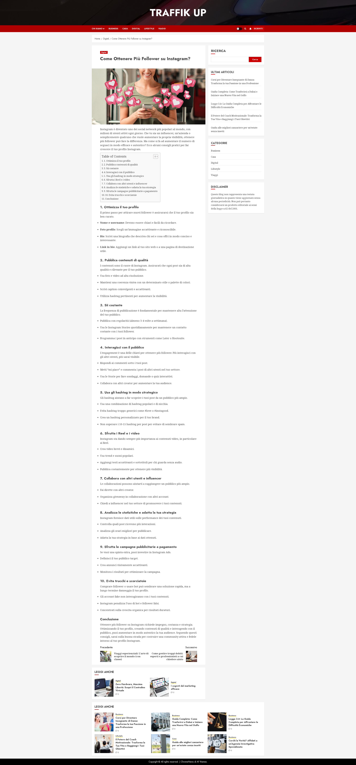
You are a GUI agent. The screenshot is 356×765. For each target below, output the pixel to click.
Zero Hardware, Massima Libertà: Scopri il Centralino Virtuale (130, 687)
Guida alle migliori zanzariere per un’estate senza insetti (187, 744)
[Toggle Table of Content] (154, 156)
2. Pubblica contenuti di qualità (121, 164)
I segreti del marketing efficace (183, 687)
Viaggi (162, 28)
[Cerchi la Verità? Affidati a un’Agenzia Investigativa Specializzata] (217, 743)
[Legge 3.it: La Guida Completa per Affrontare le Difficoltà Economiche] (217, 721)
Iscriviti (258, 28)
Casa (125, 28)
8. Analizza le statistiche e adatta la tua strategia (130, 187)
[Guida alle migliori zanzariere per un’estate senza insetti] (160, 743)
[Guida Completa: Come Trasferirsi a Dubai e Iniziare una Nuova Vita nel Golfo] (160, 721)
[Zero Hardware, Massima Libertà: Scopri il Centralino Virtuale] (104, 687)
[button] (245, 28)
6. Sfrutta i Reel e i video (117, 179)
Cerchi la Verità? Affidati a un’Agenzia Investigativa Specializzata (243, 743)
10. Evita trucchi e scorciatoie (121, 195)
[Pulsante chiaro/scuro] (239, 28)
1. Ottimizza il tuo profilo (117, 160)
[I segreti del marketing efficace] (159, 687)
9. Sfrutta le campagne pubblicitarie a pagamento (130, 191)
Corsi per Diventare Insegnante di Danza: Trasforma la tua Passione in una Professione (131, 722)
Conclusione (111, 198)
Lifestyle (149, 28)
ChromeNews (187, 761)
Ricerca (218, 50)
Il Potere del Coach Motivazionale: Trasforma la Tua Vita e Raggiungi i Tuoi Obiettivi (130, 744)
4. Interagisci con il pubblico (119, 172)
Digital (136, 28)
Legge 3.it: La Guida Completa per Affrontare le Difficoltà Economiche (243, 722)
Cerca (255, 59)
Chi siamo (97, 28)
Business (113, 28)
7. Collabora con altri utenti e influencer (125, 183)
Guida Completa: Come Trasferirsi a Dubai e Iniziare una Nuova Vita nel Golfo (187, 722)
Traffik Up (178, 12)
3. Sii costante (111, 168)
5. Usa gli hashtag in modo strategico (124, 176)
